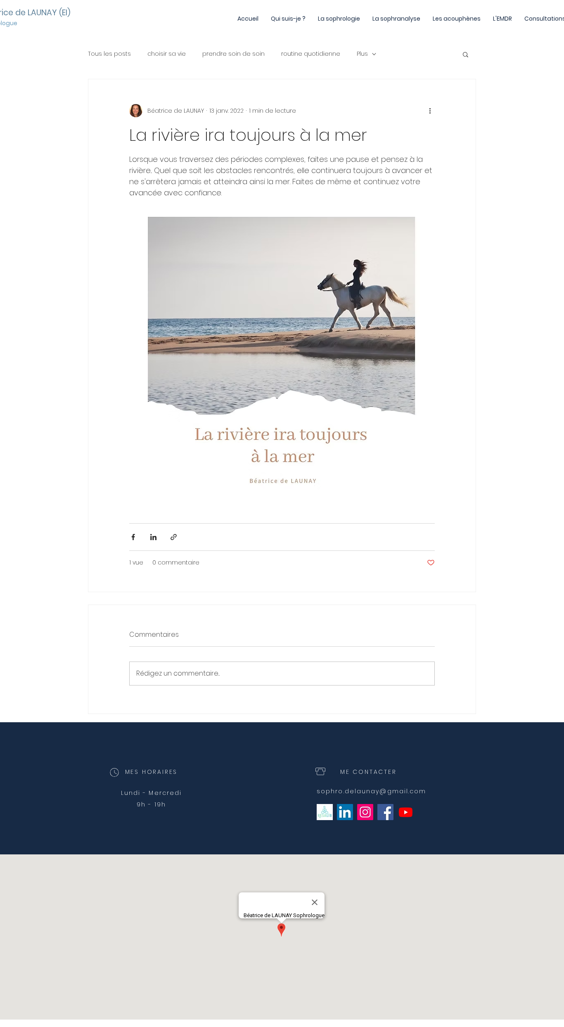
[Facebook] (385, 812)
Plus (362, 54)
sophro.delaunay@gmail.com (372, 791)
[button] (465, 54)
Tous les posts (109, 54)
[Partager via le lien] (174, 537)
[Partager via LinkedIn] (153, 537)
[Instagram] (365, 812)
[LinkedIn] (345, 812)
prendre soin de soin (233, 54)
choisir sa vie (166, 54)
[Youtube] (406, 812)
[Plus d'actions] (430, 111)
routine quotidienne (310, 54)
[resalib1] (325, 812)
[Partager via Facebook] (133, 537)
